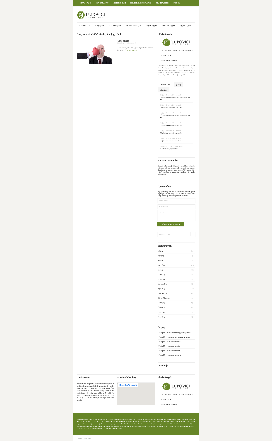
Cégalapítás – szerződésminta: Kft (169, 342)
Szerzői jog (161, 317)
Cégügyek (99, 25)
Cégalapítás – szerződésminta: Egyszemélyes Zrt (174, 337)
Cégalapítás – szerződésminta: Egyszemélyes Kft (174, 333)
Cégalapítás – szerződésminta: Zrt (169, 346)
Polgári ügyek (151, 25)
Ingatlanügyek (115, 25)
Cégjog (160, 270)
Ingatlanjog (161, 289)
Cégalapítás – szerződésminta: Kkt (169, 355)
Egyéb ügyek (185, 25)
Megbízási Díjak (119, 3)
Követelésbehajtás (134, 25)
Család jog (161, 274)
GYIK (178, 85)
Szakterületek (162, 3)
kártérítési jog (162, 293)
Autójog (160, 260)
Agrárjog (161, 256)
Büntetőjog (120, 43)
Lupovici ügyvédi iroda (84, 438)
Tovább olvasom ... (131, 50)
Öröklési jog (162, 307)
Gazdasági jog (162, 284)
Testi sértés (123, 40)
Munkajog (161, 303)
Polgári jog (161, 312)
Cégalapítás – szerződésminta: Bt (169, 351)
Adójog (160, 251)
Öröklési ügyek (168, 25)
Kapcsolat (79, 9)
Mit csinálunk (102, 3)
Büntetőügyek (85, 25)
